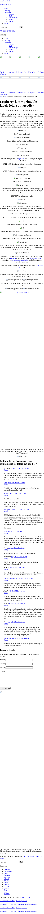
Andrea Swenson (9, 578)
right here (21, 159)
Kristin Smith (8, 638)
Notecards (22, 72)
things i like (8, 871)
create (10, 16)
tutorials (7, 10)
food (5, 96)
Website (2, 667)
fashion (11, 19)
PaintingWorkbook (3, 73)
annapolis (7, 510)
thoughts (11, 21)
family (6, 882)
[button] (11, 12)
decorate (11, 14)
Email (2, 663)
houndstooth (33, 258)
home (1, 96)
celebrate (7, 886)
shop (6, 8)
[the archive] (22, 292)
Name (2, 660)
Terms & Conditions (17, 904)
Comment (4, 671)
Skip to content (5, 1)
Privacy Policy (4, 904)
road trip (7, 894)
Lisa (5, 531)
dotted (41, 258)
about (6, 23)
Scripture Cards (14, 72)
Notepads (31, 72)
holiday (6, 881)
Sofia (5, 483)
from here (13, 258)
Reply (6, 470)
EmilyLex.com (25, 897)
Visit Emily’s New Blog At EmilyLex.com (13, 901)
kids (5, 892)
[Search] (21, 27)
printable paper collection (20, 260)
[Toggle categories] (43, 42)
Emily (6, 493)
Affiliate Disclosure (31, 904)
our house (7, 877)
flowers (6, 888)
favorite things (13, 17)
